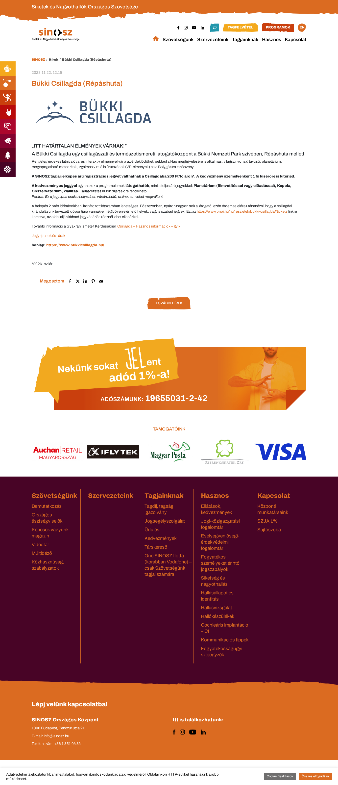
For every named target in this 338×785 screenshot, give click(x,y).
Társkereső (156, 547)
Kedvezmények (161, 538)
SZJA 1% (267, 521)
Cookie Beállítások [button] (280, 776)
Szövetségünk (178, 39)
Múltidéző (42, 553)
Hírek (53, 59)
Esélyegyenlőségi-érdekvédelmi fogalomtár (220, 542)
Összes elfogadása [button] (315, 776)
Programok (278, 27)
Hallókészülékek (217, 616)
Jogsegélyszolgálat (165, 521)
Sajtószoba (269, 529)
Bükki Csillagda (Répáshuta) (86, 59)
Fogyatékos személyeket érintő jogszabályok (220, 563)
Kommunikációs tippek (225, 639)
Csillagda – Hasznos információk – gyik (148, 226)
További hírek (169, 303)
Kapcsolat (295, 39)
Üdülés (152, 529)
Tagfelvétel (240, 27)
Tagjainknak (245, 39)
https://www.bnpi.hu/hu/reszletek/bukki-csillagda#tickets (242, 211)
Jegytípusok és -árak (48, 236)
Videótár (40, 544)
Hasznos (271, 39)
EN (302, 27)
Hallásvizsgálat (216, 607)
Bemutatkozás (47, 506)
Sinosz (38, 59)
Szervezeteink (212, 39)
